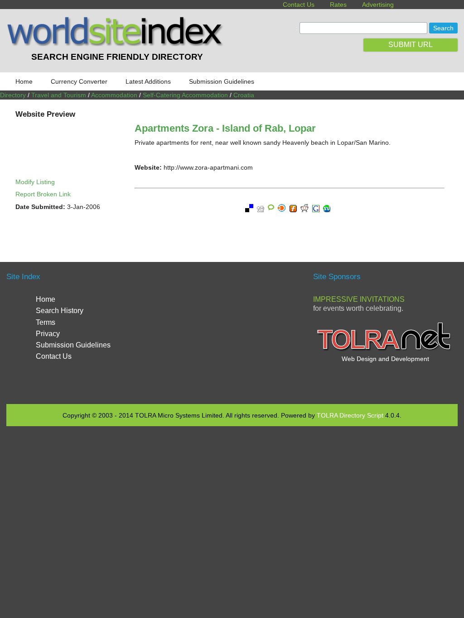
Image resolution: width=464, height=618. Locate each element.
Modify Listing (35, 181)
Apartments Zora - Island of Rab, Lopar (225, 128)
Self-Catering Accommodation (185, 95)
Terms (45, 322)
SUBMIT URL (410, 44)
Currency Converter (79, 81)
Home (24, 81)
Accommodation (114, 95)
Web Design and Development (385, 358)
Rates (338, 4)
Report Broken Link (43, 194)
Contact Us (298, 4)
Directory (13, 95)
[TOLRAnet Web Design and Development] (385, 349)
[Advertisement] (236, 332)
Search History (59, 310)
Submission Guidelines (221, 81)
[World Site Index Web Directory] (116, 44)
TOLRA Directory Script (350, 415)
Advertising (378, 4)
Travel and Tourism (58, 95)
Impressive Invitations (359, 299)
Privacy (48, 334)
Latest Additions (148, 81)
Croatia (243, 95)
